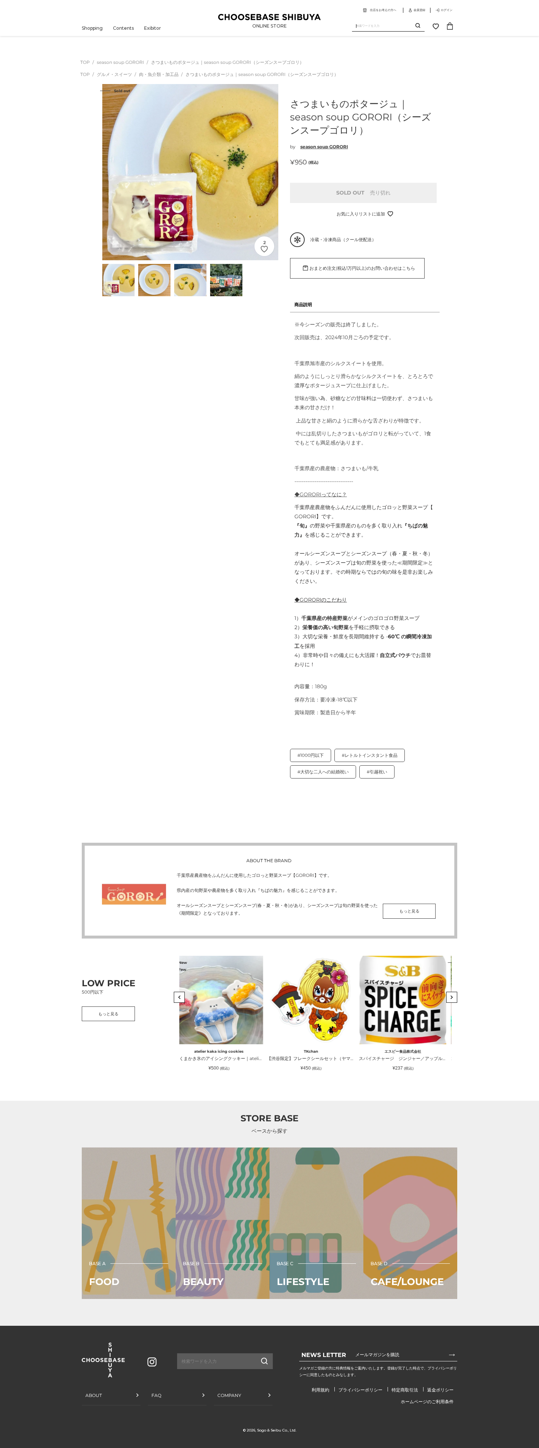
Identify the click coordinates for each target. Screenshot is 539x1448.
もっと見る (409, 911)
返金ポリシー (440, 1390)
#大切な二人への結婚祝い (323, 771)
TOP (85, 62)
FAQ (156, 1395)
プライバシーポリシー (360, 1390)
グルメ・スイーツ (115, 74)
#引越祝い (377, 771)
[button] (179, 997)
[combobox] (383, 26)
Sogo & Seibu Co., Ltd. (276, 1430)
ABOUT (93, 1395)
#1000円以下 (310, 755)
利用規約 (320, 1390)
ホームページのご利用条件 (427, 1401)
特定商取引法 (405, 1390)
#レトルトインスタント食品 (369, 755)
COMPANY (229, 1395)
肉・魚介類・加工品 (159, 74)
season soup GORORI (121, 62)
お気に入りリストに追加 (361, 214)
